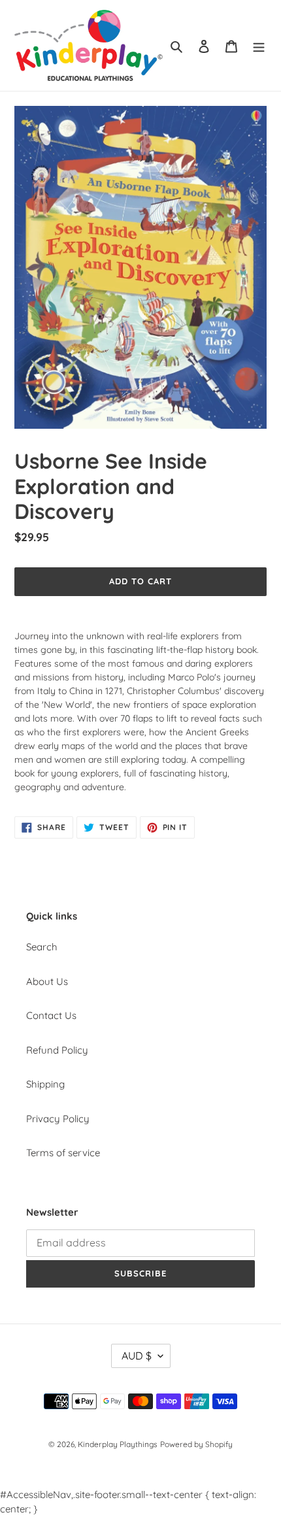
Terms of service (63, 1152)
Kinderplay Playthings (117, 1444)
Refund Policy (57, 1050)
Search (42, 947)
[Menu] (259, 45)
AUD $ (137, 1355)
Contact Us (51, 1015)
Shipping (45, 1084)
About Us (47, 981)
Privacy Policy (58, 1118)
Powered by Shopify (196, 1444)
